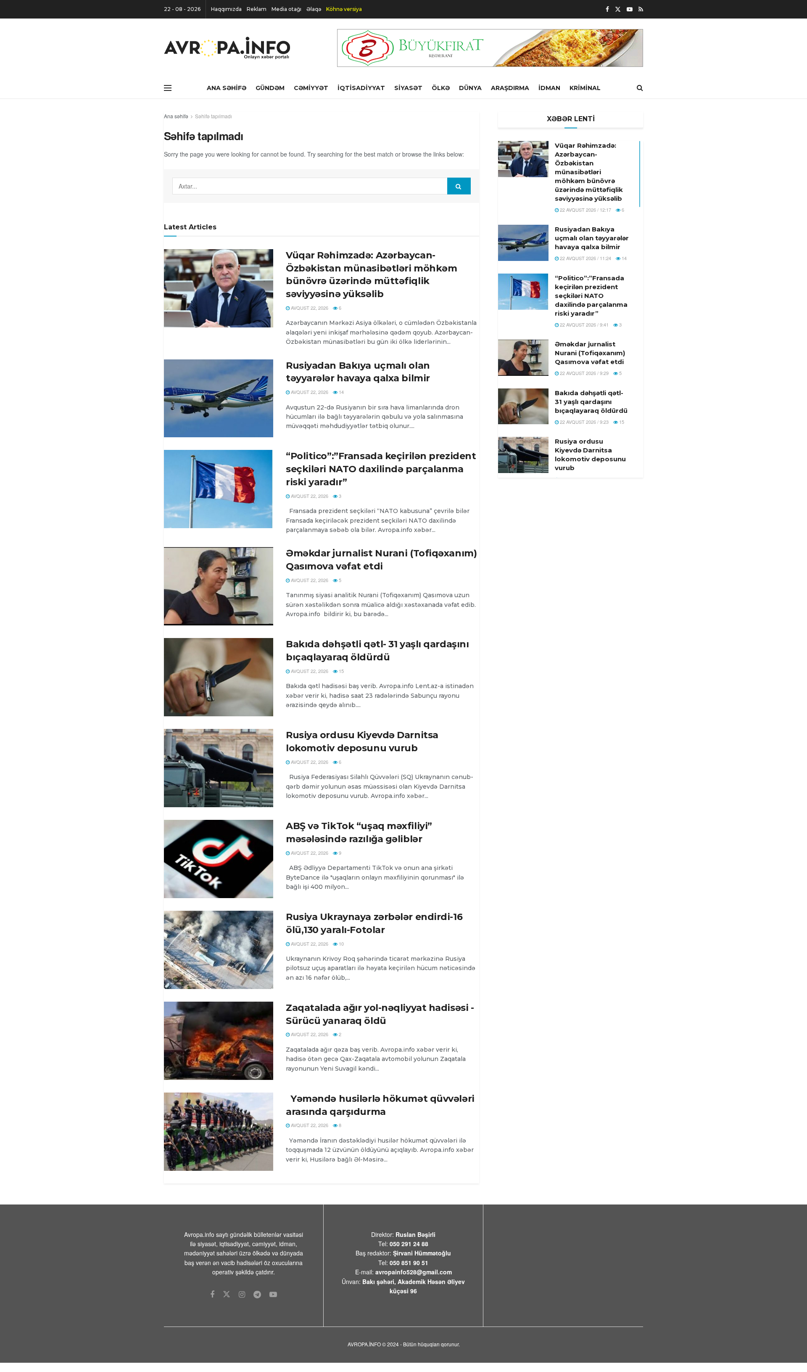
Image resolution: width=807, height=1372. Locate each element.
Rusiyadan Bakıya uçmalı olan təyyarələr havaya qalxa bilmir (592, 238)
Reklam (256, 9)
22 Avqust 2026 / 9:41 (584, 324)
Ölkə (441, 88)
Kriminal (585, 88)
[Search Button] (459, 186)
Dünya (470, 88)
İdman (549, 88)
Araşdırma (510, 88)
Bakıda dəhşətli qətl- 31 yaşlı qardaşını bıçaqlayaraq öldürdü (591, 402)
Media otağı (286, 9)
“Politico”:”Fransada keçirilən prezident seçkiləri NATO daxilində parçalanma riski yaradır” (381, 469)
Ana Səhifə (226, 88)
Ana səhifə (176, 116)
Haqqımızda (226, 9)
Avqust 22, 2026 (309, 307)
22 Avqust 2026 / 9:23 (584, 421)
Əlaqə (313, 9)
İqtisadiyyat (361, 88)
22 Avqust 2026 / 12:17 (585, 209)
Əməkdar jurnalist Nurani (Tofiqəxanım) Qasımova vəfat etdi (590, 353)
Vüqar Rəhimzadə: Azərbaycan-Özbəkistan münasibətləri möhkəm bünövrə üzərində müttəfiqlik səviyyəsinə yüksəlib (589, 171)
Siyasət (408, 88)
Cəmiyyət (311, 88)
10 (341, 943)
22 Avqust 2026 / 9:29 (584, 373)
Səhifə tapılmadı (213, 116)
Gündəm (270, 88)
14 (341, 391)
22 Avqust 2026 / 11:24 (585, 258)
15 (341, 670)
